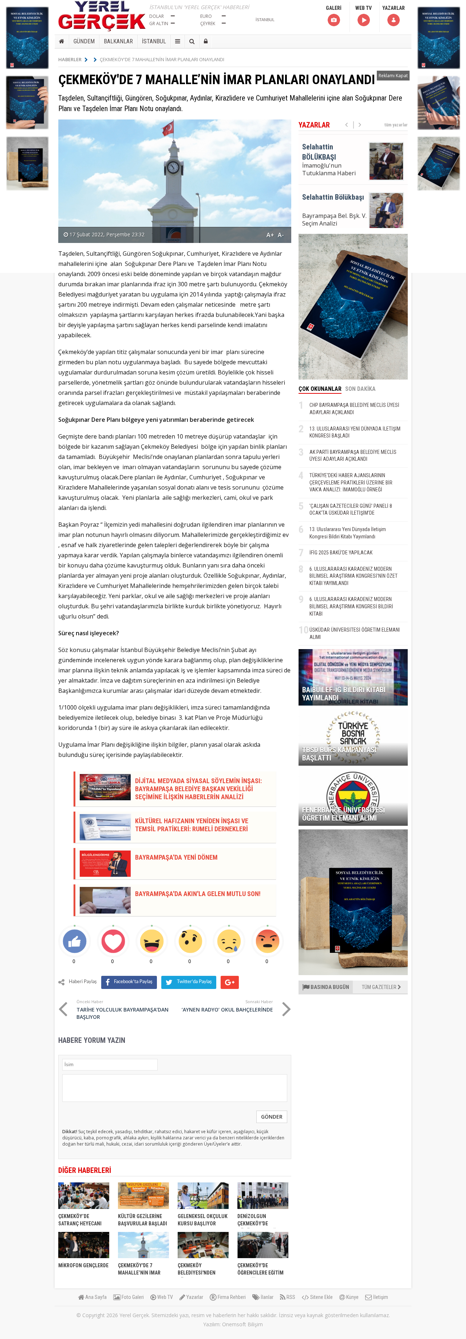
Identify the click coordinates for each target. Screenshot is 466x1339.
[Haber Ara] (192, 41)
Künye (352, 1297)
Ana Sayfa (95, 1297)
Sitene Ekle (321, 1297)
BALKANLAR (118, 41)
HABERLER (70, 59)
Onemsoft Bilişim (242, 1324)
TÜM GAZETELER (380, 987)
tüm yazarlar (396, 124)
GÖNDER (272, 1116)
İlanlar (266, 1297)
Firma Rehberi (231, 1297)
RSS (290, 1297)
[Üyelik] (206, 41)
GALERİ (333, 8)
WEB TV (363, 8)
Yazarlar (194, 1297)
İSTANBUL (154, 41)
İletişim (380, 1297)
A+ (270, 235)
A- (281, 235)
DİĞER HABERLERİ (84, 1170)
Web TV (164, 1297)
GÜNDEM (84, 41)
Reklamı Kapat (393, 75)
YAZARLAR (393, 8)
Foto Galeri (132, 1297)
